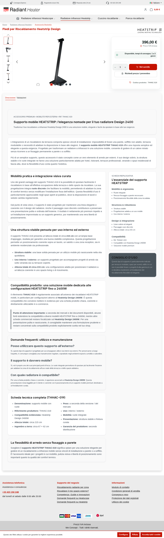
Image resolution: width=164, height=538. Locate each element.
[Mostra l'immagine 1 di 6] (51, 84)
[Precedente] (17, 62)
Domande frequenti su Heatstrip (72, 502)
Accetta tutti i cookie (151, 535)
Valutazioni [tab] (21, 98)
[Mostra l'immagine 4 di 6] (63, 84)
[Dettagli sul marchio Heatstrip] (150, 30)
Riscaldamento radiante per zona (73, 487)
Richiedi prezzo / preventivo (137, 73)
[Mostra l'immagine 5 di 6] (66, 84)
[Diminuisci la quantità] (115, 67)
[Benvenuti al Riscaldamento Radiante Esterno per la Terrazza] (26, 9)
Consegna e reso (120, 494)
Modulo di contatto (120, 487)
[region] (55, 62)
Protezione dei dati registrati (125, 498)
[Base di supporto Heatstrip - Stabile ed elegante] (60, 62)
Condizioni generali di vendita (126, 491)
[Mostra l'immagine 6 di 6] (70, 84)
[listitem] (82, 2)
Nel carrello (144, 67)
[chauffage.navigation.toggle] (54, 19)
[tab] (10, 98)
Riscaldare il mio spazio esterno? (73, 491)
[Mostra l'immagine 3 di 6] (59, 84)
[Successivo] (104, 62)
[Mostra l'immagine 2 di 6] (55, 84)
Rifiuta (135, 535)
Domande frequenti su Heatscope (73, 498)
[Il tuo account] (145, 9)
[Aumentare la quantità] (125, 67)
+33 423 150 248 (10, 492)
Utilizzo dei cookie (120, 502)
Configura (123, 535)
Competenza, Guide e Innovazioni (73, 494)
